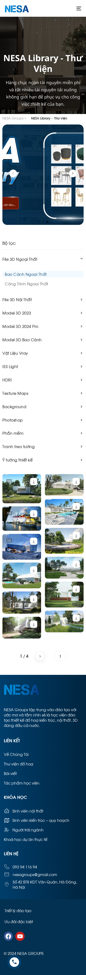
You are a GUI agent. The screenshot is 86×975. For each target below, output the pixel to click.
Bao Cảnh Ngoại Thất (26, 274)
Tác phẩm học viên (21, 782)
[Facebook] (8, 936)
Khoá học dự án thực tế (25, 839)
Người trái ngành (27, 829)
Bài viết (10, 773)
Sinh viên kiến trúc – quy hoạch (40, 820)
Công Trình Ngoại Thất (26, 283)
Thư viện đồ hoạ (18, 763)
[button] (38, 221)
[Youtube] (19, 936)
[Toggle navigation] (68, 8)
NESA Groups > (14, 117)
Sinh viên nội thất (27, 810)
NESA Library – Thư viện (49, 117)
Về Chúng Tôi (16, 754)
